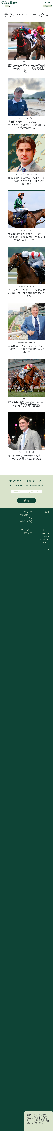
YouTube (45, 533)
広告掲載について (25, 516)
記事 (47, 512)
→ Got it (48, 1127)
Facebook (45, 539)
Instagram (45, 530)
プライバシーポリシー (25, 531)
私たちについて (25, 521)
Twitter (46, 536)
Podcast (46, 542)
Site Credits (45, 549)
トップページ (25, 512)
